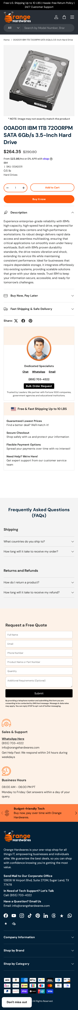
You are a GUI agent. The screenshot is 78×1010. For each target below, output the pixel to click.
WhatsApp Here (13, 739)
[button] (64, 17)
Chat (25, 371)
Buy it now (39, 199)
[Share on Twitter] (16, 320)
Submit (39, 693)
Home (7, 40)
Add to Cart (52, 187)
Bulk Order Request (39, 386)
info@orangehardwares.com (20, 747)
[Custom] (70, 916)
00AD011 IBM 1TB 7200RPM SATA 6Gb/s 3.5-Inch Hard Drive (43, 40)
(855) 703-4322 (39, 379)
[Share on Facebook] (23, 320)
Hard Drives (10, 174)
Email (52, 371)
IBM (6, 162)
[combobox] (39, 28)
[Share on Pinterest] (30, 320)
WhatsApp (38, 371)
